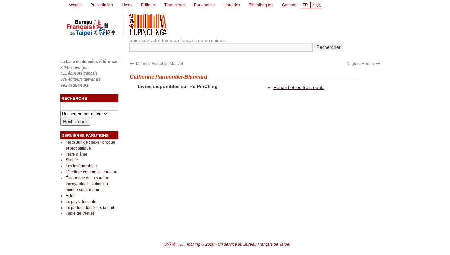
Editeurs (148, 4)
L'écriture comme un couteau (91, 172)
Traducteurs (174, 4)
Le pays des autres (82, 201)
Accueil (75, 4)
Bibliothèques (261, 4)
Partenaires (204, 4)
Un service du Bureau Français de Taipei (254, 244)
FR (305, 5)
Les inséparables (81, 166)
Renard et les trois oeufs (298, 87)
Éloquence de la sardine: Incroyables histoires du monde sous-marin (88, 184)
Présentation (101, 4)
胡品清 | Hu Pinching (181, 244)
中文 (317, 5)
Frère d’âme (76, 154)
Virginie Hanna (363, 63)
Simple (72, 160)
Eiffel (70, 195)
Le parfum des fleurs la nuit (90, 207)
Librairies (231, 4)
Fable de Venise (80, 213)
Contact (289, 4)
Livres (127, 4)
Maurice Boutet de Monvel (156, 63)
